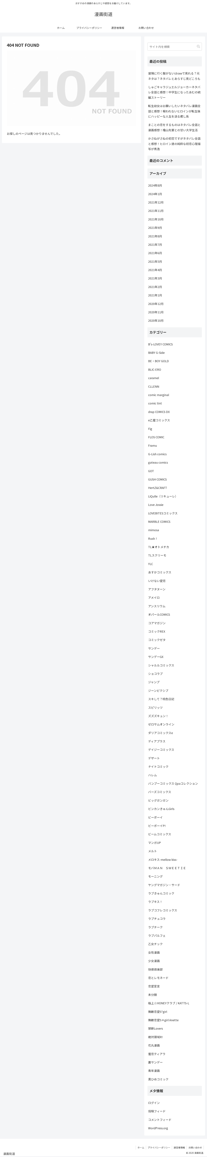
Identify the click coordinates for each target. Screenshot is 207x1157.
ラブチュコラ (157, 918)
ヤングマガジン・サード (164, 885)
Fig (150, 429)
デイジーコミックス (161, 749)
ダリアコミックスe (160, 733)
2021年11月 (156, 211)
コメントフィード (159, 1119)
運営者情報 (179, 1147)
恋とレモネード (158, 978)
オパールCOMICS (159, 614)
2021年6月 (155, 253)
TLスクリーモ (157, 555)
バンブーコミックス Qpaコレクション (173, 783)
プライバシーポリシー (159, 1147)
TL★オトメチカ (158, 547)
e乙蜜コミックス (159, 420)
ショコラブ (155, 673)
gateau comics (158, 462)
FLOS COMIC (156, 437)
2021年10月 (156, 219)
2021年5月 (155, 261)
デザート (154, 758)
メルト (152, 851)
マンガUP (154, 842)
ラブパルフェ (157, 935)
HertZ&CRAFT (157, 488)
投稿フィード (157, 1111)
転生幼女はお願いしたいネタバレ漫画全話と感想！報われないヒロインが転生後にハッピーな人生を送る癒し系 (174, 111)
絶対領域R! (155, 1037)
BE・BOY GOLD (158, 361)
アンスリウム (156, 606)
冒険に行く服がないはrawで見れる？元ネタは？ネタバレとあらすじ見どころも (174, 75)
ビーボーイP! (157, 826)
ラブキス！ (155, 901)
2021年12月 (156, 202)
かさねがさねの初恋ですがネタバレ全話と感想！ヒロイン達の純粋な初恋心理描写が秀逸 (174, 143)
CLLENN (153, 386)
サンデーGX (155, 657)
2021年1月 (155, 295)
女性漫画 (154, 952)
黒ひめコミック (158, 1079)
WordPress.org (158, 1128)
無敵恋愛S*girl (157, 1011)
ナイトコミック (158, 766)
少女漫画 (154, 961)
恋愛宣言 (154, 986)
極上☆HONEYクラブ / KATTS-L (168, 1003)
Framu (152, 445)
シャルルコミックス (161, 665)
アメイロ (154, 597)
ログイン (154, 1103)
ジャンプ (153, 682)
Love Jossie (155, 504)
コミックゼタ (157, 640)
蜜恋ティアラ (156, 1054)
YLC (150, 564)
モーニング (155, 876)
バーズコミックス (159, 792)
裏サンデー (155, 1062)
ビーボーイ (155, 817)
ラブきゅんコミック (161, 893)
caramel (153, 378)
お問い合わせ (195, 1147)
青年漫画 (154, 1070)
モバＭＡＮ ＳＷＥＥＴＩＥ (167, 868)
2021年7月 (155, 244)
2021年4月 (155, 270)
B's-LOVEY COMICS (160, 344)
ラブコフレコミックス (162, 910)
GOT (151, 471)
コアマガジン (157, 623)
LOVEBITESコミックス (163, 513)
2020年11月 (156, 312)
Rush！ (153, 538)
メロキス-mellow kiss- (162, 859)
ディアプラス (156, 741)
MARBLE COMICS (159, 521)
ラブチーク (155, 927)
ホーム (140, 1147)
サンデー (154, 648)
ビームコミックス (159, 834)
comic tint (155, 403)
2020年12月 (156, 304)
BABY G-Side (156, 352)
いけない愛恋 (157, 581)
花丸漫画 (154, 1045)
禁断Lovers (155, 1028)
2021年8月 (155, 236)
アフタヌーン (156, 589)
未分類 (152, 995)
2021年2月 (155, 287)
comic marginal (158, 395)
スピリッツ (155, 707)
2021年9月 (155, 227)
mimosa (153, 530)
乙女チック (155, 944)
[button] (198, 46)
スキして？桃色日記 (161, 699)
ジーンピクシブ (158, 690)
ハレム (152, 775)
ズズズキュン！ (158, 716)
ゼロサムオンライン (161, 724)
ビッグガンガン (158, 800)
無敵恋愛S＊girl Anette (163, 1020)
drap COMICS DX (159, 412)
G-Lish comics (157, 454)
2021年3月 (155, 278)
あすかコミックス (159, 572)
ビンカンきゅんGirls (161, 809)
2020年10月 (156, 320)
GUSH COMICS (157, 479)
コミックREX (156, 631)
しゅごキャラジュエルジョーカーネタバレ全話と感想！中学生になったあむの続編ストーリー (174, 92)
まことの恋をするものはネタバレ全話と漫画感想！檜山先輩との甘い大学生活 (174, 127)
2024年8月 (155, 185)
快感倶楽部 (155, 969)
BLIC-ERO (154, 369)
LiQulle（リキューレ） (163, 496)
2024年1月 (155, 194)
